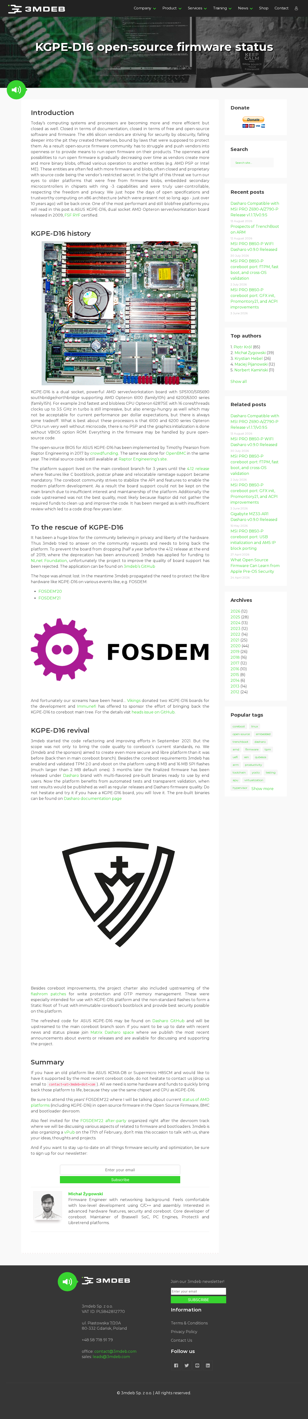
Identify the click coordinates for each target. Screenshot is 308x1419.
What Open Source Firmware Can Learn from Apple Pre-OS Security (255, 566)
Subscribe (120, 1179)
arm (236, 765)
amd (236, 749)
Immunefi (86, 706)
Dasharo (71, 775)
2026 (235, 611)
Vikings (134, 700)
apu (235, 780)
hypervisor (240, 788)
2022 (235, 634)
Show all (239, 381)
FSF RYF (72, 215)
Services (195, 8)
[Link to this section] (27, 113)
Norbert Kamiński (251, 370)
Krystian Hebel (249, 358)
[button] (16, 89)
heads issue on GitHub (153, 712)
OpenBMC (176, 453)
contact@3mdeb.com (115, 1351)
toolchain (239, 772)
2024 (235, 623)
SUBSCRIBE (198, 1299)
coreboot (239, 726)
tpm (268, 749)
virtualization (253, 780)
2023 (235, 628)
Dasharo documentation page (93, 798)
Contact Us (181, 1340)
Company (142, 8)
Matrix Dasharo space (112, 1032)
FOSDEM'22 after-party (103, 1120)
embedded (263, 734)
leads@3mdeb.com (111, 1356)
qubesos (260, 757)
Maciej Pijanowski (251, 364)
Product (169, 8)
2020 (236, 646)
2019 (235, 651)
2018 (235, 657)
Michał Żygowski (85, 1194)
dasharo (260, 741)
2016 (235, 669)
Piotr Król (243, 347)
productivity (253, 765)
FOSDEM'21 (49, 598)
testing (271, 772)
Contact (282, 8)
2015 (235, 674)
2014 (235, 680)
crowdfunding (104, 453)
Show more (262, 788)
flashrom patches (48, 994)
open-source (241, 734)
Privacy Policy (184, 1331)
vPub (69, 1132)
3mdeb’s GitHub (139, 566)
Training (220, 8)
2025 (235, 617)
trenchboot (240, 741)
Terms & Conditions (189, 1323)
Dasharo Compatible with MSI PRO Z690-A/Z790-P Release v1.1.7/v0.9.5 (255, 209)
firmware (251, 749)
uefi (235, 757)
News (243, 8)
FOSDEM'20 (50, 591)
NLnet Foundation (49, 560)
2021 (235, 640)
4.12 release (198, 468)
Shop (263, 8)
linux (254, 726)
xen (246, 757)
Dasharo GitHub (168, 1021)
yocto (256, 772)
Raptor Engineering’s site (143, 459)
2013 (235, 686)
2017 (235, 663)
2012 (235, 692)
